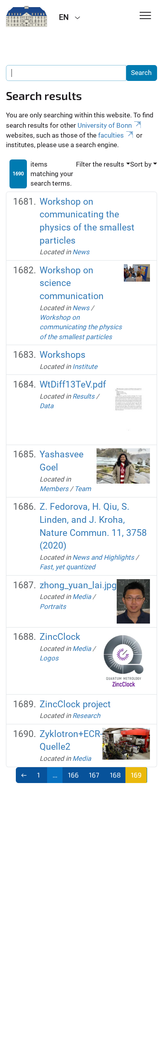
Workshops (62, 354)
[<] (24, 775)
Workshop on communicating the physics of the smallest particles (81, 327)
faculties (111, 135)
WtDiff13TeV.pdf (73, 384)
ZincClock (60, 637)
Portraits (53, 606)
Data (46, 406)
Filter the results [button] (100, 164)
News (80, 252)
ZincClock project (75, 704)
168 (115, 775)
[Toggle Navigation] (145, 16)
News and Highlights (103, 557)
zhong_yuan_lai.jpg (78, 585)
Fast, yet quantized (67, 567)
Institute (84, 366)
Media (81, 597)
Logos (49, 658)
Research (86, 716)
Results (83, 396)
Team (82, 489)
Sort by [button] (141, 164)
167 (94, 775)
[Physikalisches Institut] (26, 16)
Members (54, 489)
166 (73, 775)
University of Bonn (105, 125)
